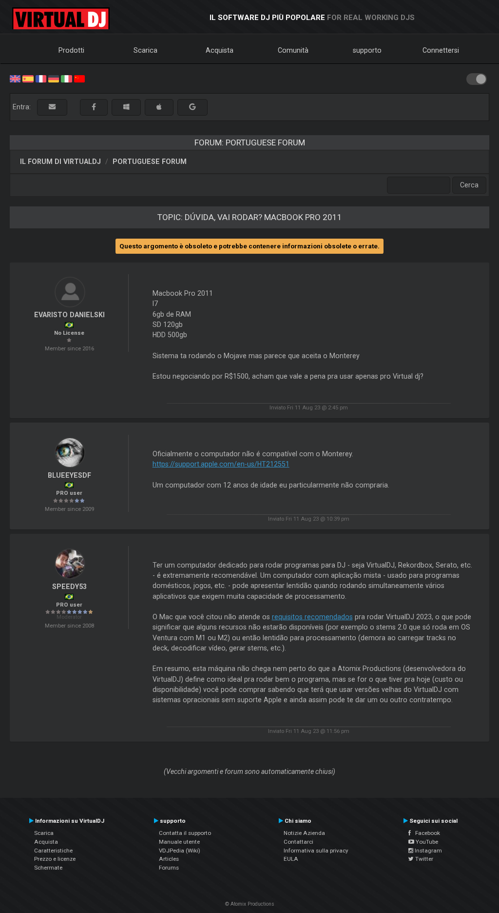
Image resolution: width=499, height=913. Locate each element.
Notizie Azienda (304, 833)
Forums (169, 867)
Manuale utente (179, 841)
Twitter (423, 858)
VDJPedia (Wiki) (179, 850)
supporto (367, 50)
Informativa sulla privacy (316, 850)
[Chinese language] (79, 78)
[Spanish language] (27, 78)
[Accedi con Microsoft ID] (126, 107)
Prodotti (71, 50)
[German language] (53, 78)
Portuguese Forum (150, 161)
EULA (291, 858)
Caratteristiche (53, 850)
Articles (169, 858)
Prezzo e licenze (55, 858)
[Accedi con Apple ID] (159, 107)
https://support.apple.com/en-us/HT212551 (221, 464)
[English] (15, 78)
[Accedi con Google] (192, 107)
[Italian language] (66, 78)
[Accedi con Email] (52, 107)
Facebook (425, 833)
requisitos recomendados (312, 617)
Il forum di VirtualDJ (60, 161)
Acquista (219, 50)
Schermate (48, 867)
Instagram (427, 850)
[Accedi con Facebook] (94, 107)
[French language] (41, 78)
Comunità (293, 50)
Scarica (145, 50)
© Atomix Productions (249, 904)
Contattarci (298, 841)
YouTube (426, 841)
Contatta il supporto (185, 833)
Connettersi (440, 50)
